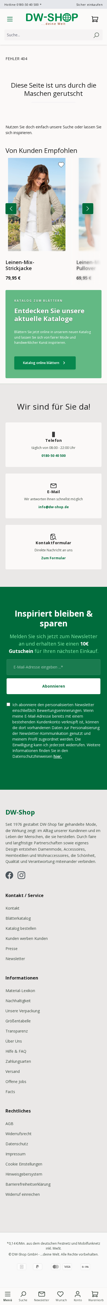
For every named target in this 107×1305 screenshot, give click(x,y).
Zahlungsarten (18, 1061)
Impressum (15, 1153)
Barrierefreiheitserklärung (27, 1184)
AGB (9, 1123)
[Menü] (9, 19)
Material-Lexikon (20, 990)
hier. (58, 756)
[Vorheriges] (10, 208)
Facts (10, 1091)
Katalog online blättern (45, 363)
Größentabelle (18, 1020)
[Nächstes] (87, 208)
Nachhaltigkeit (18, 1000)
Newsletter (15, 958)
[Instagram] (21, 875)
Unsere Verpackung (22, 1010)
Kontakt (12, 908)
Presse (11, 948)
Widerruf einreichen (22, 1194)
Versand (12, 1071)
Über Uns (13, 1041)
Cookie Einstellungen (23, 1164)
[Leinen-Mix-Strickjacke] (36, 204)
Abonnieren (53, 686)
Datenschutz (16, 1143)
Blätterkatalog (18, 918)
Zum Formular (53, 558)
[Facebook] (9, 875)
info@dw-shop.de (53, 507)
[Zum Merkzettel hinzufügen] (61, 164)
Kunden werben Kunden (26, 938)
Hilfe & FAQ (15, 1051)
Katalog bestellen (20, 928)
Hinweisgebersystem (23, 1174)
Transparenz (16, 1031)
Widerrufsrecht (18, 1133)
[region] (53, 215)
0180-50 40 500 (53, 455)
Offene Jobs (15, 1081)
